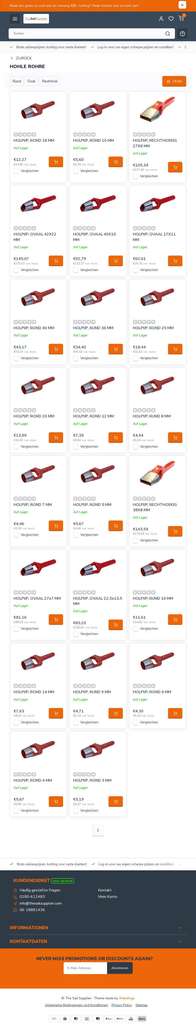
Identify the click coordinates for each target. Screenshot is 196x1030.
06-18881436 (32, 910)
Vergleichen (30, 171)
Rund (16, 81)
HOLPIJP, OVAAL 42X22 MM (35, 237)
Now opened (62, 881)
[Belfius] (120, 1018)
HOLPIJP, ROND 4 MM (33, 780)
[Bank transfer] (54, 1018)
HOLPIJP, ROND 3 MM (92, 780)
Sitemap (141, 1005)
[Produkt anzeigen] (56, 162)
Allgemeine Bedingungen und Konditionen (76, 1005)
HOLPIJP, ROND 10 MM (93, 140)
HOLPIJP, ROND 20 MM (34, 416)
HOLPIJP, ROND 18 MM (34, 140)
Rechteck (50, 81)
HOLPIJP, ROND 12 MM (93, 416)
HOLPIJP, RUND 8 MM (152, 416)
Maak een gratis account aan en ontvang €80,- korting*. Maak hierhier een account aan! (74, 5)
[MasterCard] (76, 1018)
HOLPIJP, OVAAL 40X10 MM (94, 237)
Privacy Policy (122, 1005)
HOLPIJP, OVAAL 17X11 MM (154, 237)
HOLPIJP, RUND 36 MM (93, 328)
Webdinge (127, 998)
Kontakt (105, 890)
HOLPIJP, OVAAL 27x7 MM (37, 598)
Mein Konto (107, 896)
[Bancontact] (87, 1018)
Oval (31, 81)
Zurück (24, 58)
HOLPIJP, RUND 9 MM (92, 692)
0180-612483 (32, 896)
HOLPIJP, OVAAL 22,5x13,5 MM (97, 601)
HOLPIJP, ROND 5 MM (92, 504)
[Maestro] (98, 1018)
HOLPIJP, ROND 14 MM (34, 692)
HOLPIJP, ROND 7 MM (33, 504)
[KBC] (131, 1018)
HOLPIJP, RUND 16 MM (153, 598)
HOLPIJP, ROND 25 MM (153, 328)
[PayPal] (109, 1018)
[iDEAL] (65, 1018)
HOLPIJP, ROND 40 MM (34, 328)
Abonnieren (119, 968)
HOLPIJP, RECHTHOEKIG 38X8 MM (155, 507)
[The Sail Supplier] (37, 19)
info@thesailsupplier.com (41, 903)
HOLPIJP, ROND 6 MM (152, 692)
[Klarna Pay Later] (142, 1018)
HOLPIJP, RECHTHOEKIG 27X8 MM (155, 143)
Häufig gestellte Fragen (40, 890)
